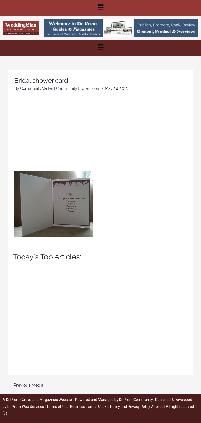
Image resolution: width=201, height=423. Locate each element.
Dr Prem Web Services (25, 406)
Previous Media (25, 385)
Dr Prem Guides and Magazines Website (39, 400)
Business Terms (83, 406)
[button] (100, 8)
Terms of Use (57, 406)
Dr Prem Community (136, 400)
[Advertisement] (100, 132)
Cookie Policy (109, 406)
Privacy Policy (139, 406)
